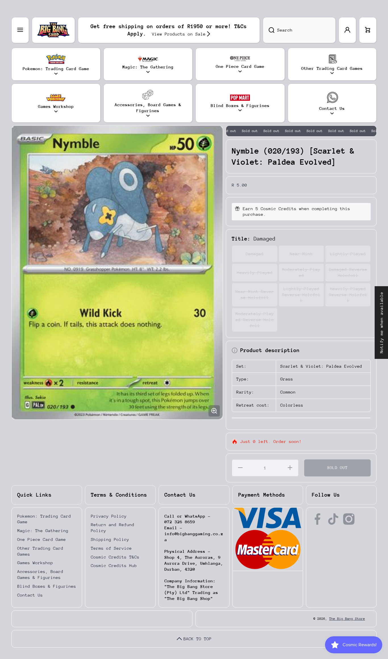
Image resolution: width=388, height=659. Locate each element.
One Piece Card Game (41, 539)
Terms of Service (111, 548)
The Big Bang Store (347, 619)
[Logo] (53, 30)
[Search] (268, 30)
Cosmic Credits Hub (114, 565)
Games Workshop (35, 562)
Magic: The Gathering (42, 530)
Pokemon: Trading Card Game (44, 519)
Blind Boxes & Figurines (46, 586)
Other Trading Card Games (40, 551)
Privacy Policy (109, 516)
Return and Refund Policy (112, 527)
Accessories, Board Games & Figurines (40, 574)
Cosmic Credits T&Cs (115, 557)
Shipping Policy (110, 539)
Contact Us (30, 595)
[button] (367, 30)
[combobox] (299, 30)
